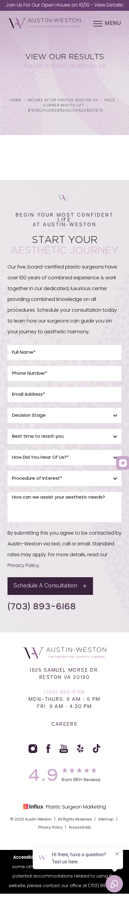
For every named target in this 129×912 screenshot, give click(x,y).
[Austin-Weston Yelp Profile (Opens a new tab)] (80, 748)
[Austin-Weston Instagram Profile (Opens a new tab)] (32, 748)
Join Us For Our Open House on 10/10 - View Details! (64, 5)
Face (109, 100)
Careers (65, 724)
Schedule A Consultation (45, 586)
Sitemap (106, 819)
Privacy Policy (23, 565)
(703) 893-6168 (42, 606)
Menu (113, 23)
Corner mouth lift (64, 105)
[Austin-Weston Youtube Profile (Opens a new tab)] (63, 748)
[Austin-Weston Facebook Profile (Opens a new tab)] (48, 748)
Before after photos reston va (63, 100)
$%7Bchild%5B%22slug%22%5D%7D (65, 110)
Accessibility (80, 828)
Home (16, 100)
